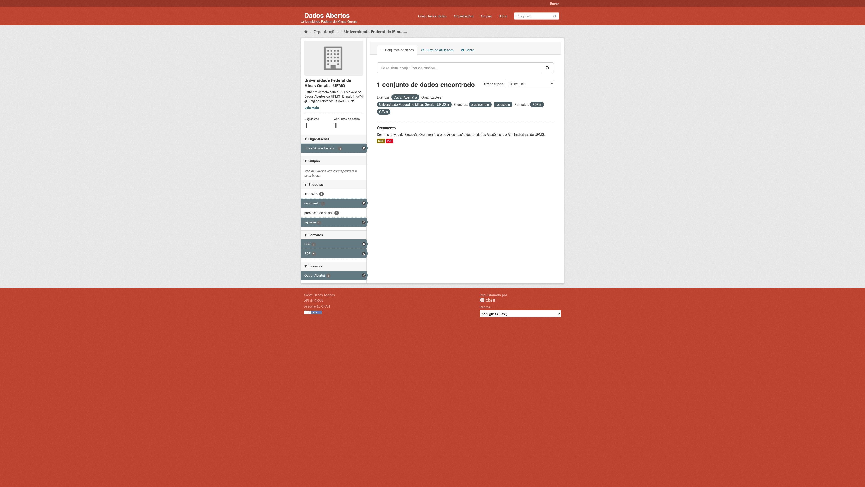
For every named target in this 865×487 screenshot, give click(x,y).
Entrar (554, 3)
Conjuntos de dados (432, 16)
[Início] (306, 31)
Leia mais (311, 107)
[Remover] (416, 97)
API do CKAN (313, 300)
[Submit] (555, 16)
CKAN (487, 300)
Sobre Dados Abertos (319, 295)
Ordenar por (493, 83)
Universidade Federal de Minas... (375, 31)
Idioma (485, 307)
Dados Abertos (327, 15)
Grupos (486, 16)
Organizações (464, 16)
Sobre (503, 16)
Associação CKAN (317, 306)
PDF (389, 141)
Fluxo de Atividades (439, 50)
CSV (380, 141)
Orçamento (386, 127)
